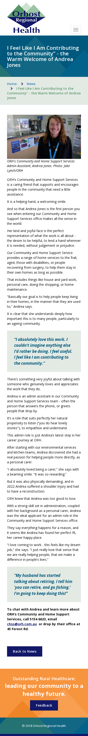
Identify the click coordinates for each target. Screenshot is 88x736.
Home (12, 84)
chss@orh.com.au (22, 624)
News (31, 84)
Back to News (24, 651)
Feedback (44, 705)
